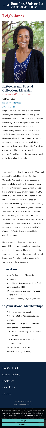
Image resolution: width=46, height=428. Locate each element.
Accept (23, 421)
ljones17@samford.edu (11, 102)
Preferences (23, 424)
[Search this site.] (8, 5)
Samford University (23, 401)
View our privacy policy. (33, 415)
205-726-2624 (8, 106)
